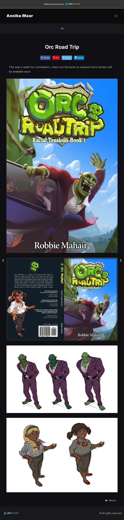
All (62, 28)
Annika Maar (19, 15)
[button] (110, 500)
